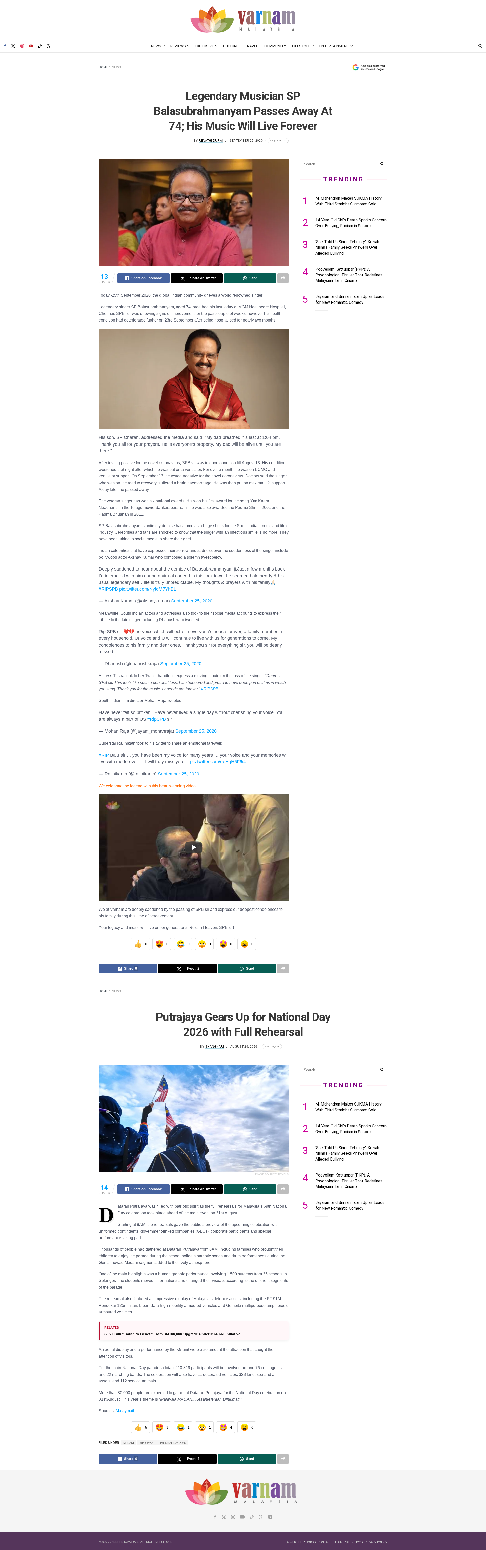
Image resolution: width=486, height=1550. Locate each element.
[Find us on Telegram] (270, 1517)
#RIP (104, 755)
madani (128, 1442)
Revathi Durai (211, 140)
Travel (251, 46)
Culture (230, 46)
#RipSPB (156, 719)
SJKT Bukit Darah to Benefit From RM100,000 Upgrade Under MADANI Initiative (172, 1334)
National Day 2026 (172, 1442)
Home (103, 67)
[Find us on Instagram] (22, 46)
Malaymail (125, 1410)
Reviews (178, 46)
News (156, 46)
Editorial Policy (348, 1542)
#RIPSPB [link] (209, 689)
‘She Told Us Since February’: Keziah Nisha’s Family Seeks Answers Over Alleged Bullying (347, 247)
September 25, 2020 (246, 140)
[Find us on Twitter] (13, 46)
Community (275, 46)
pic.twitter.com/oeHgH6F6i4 (218, 761)
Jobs (310, 1542)
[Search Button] (480, 46)
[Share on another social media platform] (283, 278)
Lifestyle (301, 46)
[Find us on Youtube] (31, 46)
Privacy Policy (376, 1542)
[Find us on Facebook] (5, 46)
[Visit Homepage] (243, 20)
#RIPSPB (108, 589)
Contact (324, 1542)
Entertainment (334, 46)
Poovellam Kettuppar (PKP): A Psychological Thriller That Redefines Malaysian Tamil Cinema (348, 275)
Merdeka (146, 1442)
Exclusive (204, 46)
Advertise (294, 1542)
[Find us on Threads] (48, 46)
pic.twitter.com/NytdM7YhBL (147, 589)
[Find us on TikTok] (40, 46)
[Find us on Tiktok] (252, 1517)
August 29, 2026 (243, 1046)
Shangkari (214, 1046)
